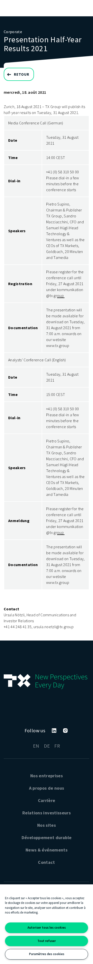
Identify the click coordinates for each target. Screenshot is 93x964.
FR (57, 746)
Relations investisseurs (46, 813)
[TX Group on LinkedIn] (54, 731)
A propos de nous (46, 788)
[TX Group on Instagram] (65, 731)
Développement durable (47, 837)
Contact (46, 862)
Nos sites (46, 825)
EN (36, 746)
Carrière (46, 800)
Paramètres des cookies (46, 954)
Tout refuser (46, 941)
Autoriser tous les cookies (47, 927)
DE (47, 746)
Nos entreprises (46, 776)
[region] (46, 924)
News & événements (46, 850)
